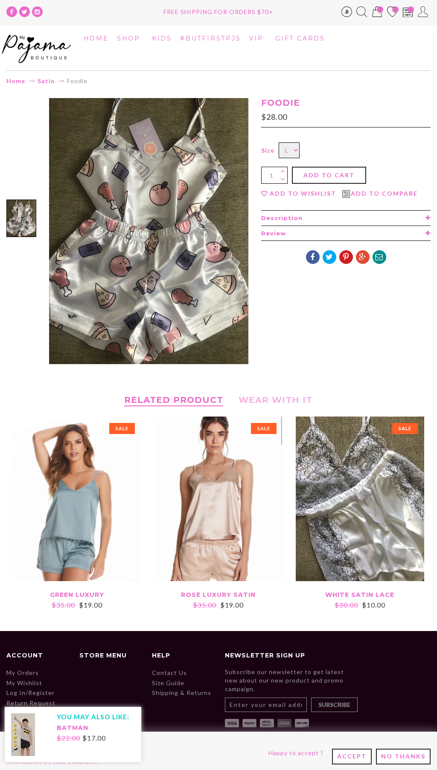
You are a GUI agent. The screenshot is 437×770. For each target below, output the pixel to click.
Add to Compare (384, 193)
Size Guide (168, 682)
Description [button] (282, 217)
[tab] (346, 218)
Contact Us (169, 672)
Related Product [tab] (173, 400)
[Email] (379, 257)
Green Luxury (77, 595)
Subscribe (334, 704)
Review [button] (273, 233)
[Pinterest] (346, 257)
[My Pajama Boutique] (36, 47)
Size (267, 150)
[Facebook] (11, 11)
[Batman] (23, 734)
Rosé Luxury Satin (218, 595)
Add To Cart (329, 175)
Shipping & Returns (181, 692)
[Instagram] (37, 11)
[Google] (363, 257)
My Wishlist (24, 682)
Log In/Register (30, 692)
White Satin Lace (359, 595)
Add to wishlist (303, 193)
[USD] (346, 13)
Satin (46, 80)
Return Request (30, 702)
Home (15, 80)
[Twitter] (24, 11)
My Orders (22, 672)
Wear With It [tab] (275, 400)
